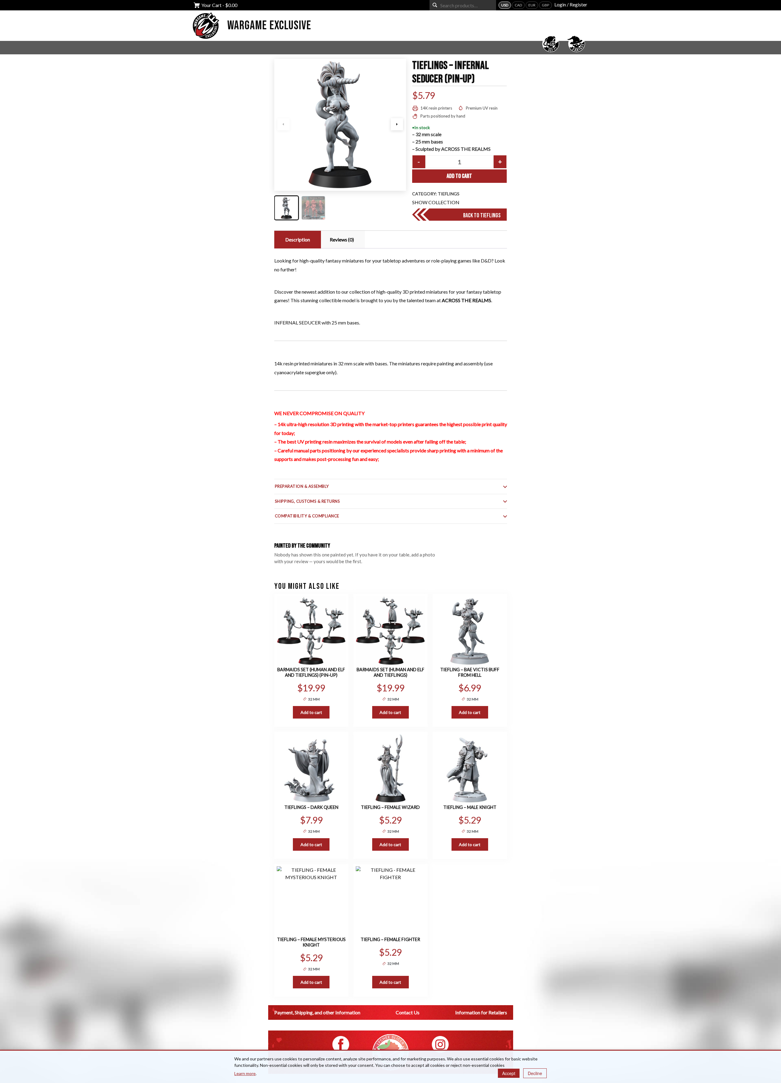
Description (297, 239)
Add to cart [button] (311, 712)
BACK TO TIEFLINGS (482, 215)
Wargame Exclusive (269, 25)
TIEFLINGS (448, 193)
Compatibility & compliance (307, 515)
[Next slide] (397, 124)
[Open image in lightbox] (340, 125)
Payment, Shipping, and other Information (317, 1012)
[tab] (297, 239)
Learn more (245, 1073)
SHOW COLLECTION (435, 202)
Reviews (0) (342, 239)
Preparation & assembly (302, 486)
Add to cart (459, 176)
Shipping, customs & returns (307, 501)
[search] (435, 5)
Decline (535, 1073)
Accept (508, 1073)
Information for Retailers (481, 1012)
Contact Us (407, 1012)
